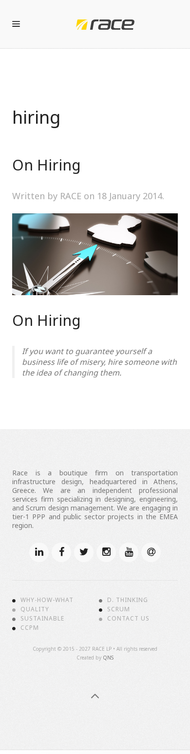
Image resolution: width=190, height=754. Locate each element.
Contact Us (128, 618)
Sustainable (42, 618)
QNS (108, 657)
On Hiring (46, 165)
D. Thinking (127, 600)
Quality (34, 609)
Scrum (118, 609)
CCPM (29, 628)
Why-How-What (47, 600)
